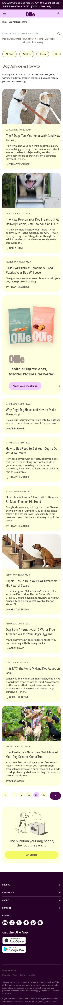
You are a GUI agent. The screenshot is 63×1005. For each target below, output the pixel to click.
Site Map (22, 975)
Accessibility (32, 975)
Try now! (56, 6)
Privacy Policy (6, 975)
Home (5, 21)
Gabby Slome (16, 248)
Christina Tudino (19, 609)
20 (29, 794)
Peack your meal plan (25, 386)
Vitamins (26, 42)
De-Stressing (37, 42)
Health (43, 54)
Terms (15, 975)
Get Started (31, 854)
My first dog (28, 38)
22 (44, 794)
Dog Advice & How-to (18, 21)
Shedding (39, 38)
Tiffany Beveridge (19, 164)
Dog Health (50, 38)
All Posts (9, 54)
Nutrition (26, 54)
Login (57, 13)
